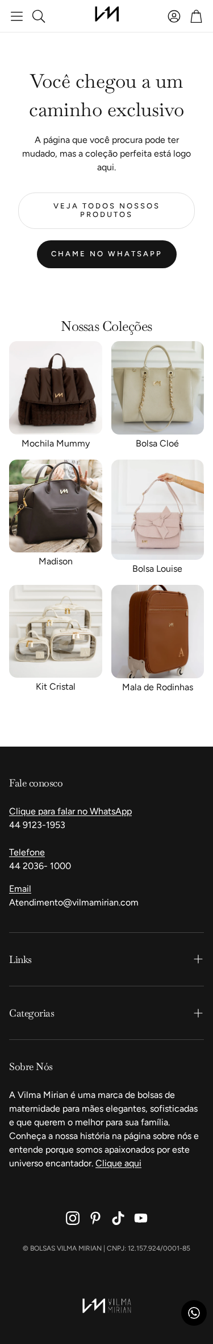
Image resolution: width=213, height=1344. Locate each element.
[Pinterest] (95, 1218)
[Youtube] (141, 1218)
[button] (16, 16)
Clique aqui (118, 1163)
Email (20, 888)
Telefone (27, 852)
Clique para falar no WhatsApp (70, 811)
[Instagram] (73, 1218)
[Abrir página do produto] (55, 388)
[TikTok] (118, 1218)
